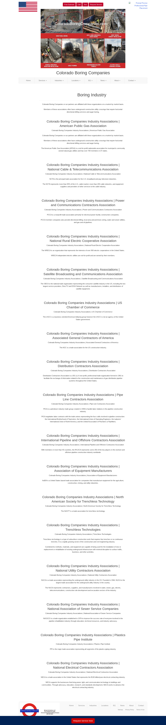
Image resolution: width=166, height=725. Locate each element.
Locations (75, 80)
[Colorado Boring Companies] (40, 712)
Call (79, 4)
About (116, 80)
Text (85, 4)
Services (42, 80)
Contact (131, 80)
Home (28, 80)
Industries (58, 80)
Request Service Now (83, 721)
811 (89, 80)
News (103, 80)
